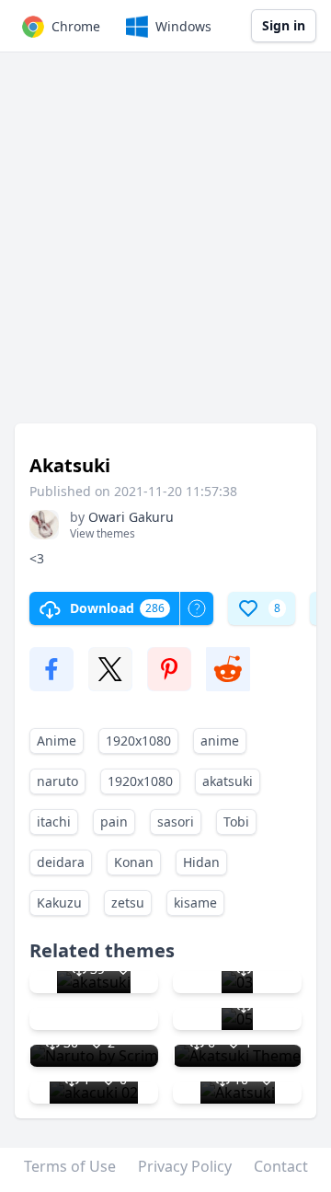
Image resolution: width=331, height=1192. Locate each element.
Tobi (236, 821)
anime (219, 740)
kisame (195, 902)
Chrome (75, 26)
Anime (56, 740)
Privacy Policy (185, 1166)
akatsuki (227, 781)
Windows (183, 26)
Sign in (283, 25)
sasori (175, 821)
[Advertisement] (165, 246)
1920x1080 (138, 740)
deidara (61, 862)
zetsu (127, 902)
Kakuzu (59, 902)
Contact (281, 1166)
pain (114, 821)
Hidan (201, 862)
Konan (134, 862)
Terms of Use (70, 1166)
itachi (54, 821)
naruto (57, 781)
